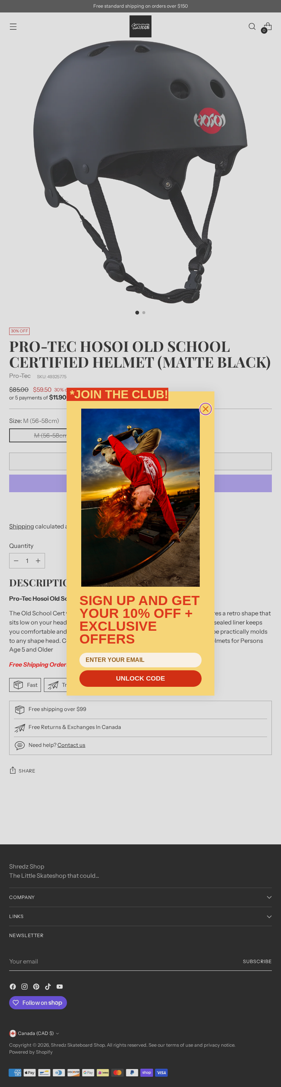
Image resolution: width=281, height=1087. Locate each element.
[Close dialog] (205, 409)
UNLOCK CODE (140, 678)
